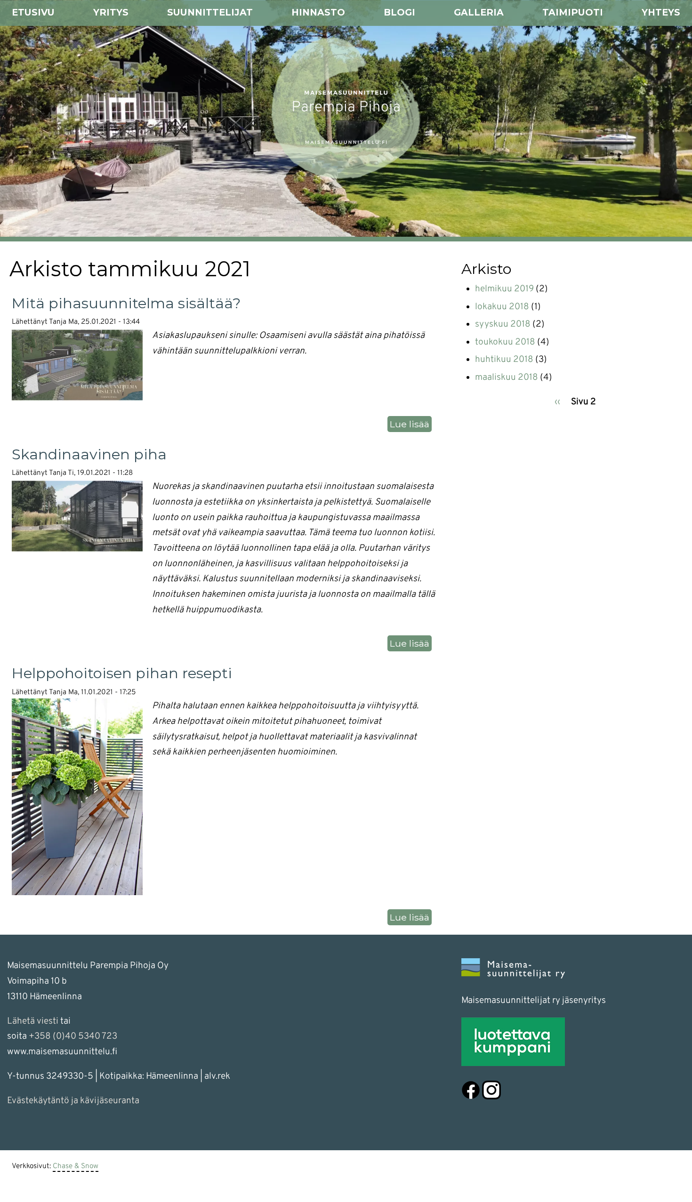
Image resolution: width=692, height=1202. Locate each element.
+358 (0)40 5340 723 (73, 1036)
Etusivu (33, 12)
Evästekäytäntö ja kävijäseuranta (73, 1100)
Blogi (399, 12)
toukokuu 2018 (505, 342)
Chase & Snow (75, 1166)
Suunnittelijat (210, 12)
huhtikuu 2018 (504, 359)
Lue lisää (411, 425)
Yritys (111, 12)
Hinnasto (318, 12)
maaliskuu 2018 (506, 377)
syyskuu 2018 (503, 324)
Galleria (479, 12)
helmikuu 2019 (504, 289)
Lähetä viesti (32, 1021)
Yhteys (661, 12)
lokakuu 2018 (502, 307)
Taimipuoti (572, 12)
